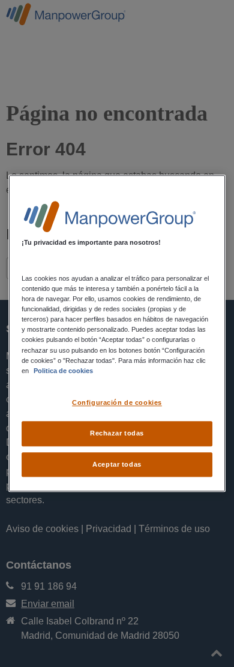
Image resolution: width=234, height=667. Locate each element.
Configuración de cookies (117, 402)
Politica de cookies (63, 370)
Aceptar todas (116, 464)
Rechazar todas (117, 433)
